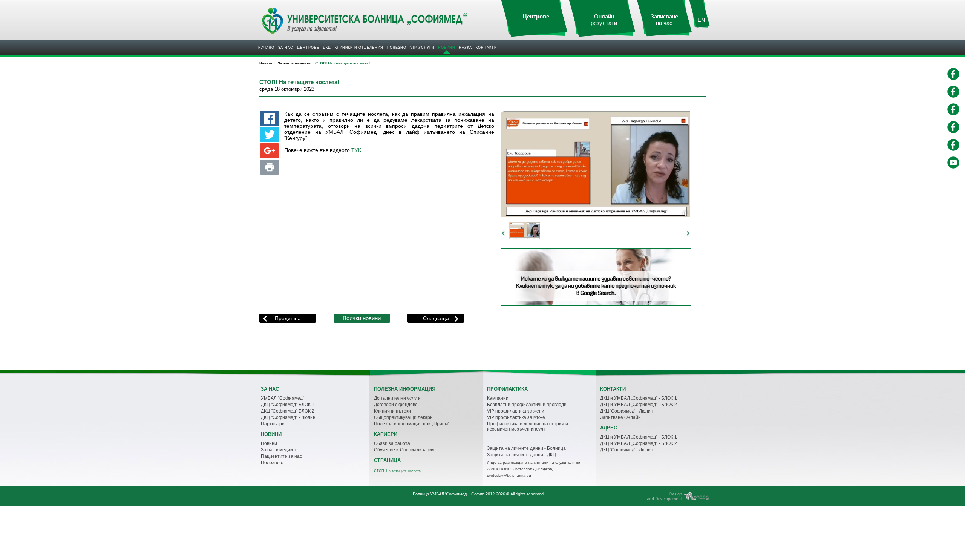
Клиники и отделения (359, 47)
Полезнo (396, 47)
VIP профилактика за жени (515, 411)
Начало (266, 47)
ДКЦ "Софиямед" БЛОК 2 (287, 411)
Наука (465, 47)
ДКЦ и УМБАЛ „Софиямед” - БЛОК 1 (638, 398)
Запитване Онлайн (620, 417)
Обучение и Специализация (404, 449)
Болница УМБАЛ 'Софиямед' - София (448, 494)
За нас (285, 47)
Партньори (273, 423)
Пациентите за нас (281, 456)
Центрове (308, 47)
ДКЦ (327, 47)
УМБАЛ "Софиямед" (282, 398)
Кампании (498, 398)
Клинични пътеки (392, 411)
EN (701, 20)
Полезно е (272, 462)
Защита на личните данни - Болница (526, 448)
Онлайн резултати (604, 20)
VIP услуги (422, 47)
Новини (446, 47)
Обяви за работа (392, 443)
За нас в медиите (279, 449)
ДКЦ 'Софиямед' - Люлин (626, 411)
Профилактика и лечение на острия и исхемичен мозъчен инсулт (527, 426)
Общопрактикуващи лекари (403, 417)
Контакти (486, 47)
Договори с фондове (396, 404)
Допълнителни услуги (397, 398)
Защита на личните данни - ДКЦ (521, 454)
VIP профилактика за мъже (516, 417)
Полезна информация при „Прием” (411, 423)
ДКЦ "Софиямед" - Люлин (288, 417)
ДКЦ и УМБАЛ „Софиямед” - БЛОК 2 (638, 404)
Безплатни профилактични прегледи (527, 404)
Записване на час (664, 20)
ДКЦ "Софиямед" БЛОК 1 (287, 404)
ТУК (356, 150)
